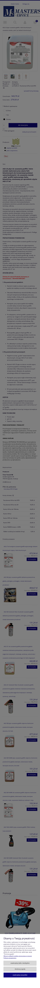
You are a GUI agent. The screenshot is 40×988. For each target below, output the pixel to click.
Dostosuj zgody (20, 969)
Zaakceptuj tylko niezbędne (20, 963)
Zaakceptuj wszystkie (20, 975)
